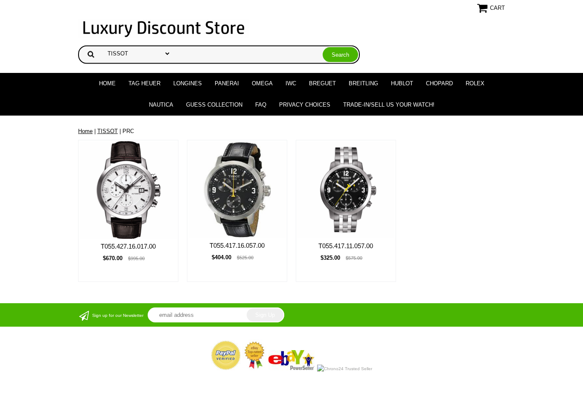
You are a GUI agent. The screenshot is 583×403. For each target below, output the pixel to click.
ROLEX (475, 83)
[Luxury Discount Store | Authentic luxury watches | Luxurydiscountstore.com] (163, 28)
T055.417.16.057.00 (237, 245)
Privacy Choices (304, 104)
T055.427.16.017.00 (128, 246)
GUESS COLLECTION (214, 104)
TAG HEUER (144, 83)
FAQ (260, 104)
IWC (291, 83)
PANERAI (227, 83)
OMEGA (262, 83)
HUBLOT (402, 83)
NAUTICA (161, 104)
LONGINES (187, 83)
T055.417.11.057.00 (345, 245)
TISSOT (107, 131)
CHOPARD (439, 83)
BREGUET (322, 83)
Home (107, 83)
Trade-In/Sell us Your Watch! (388, 104)
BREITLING (363, 83)
